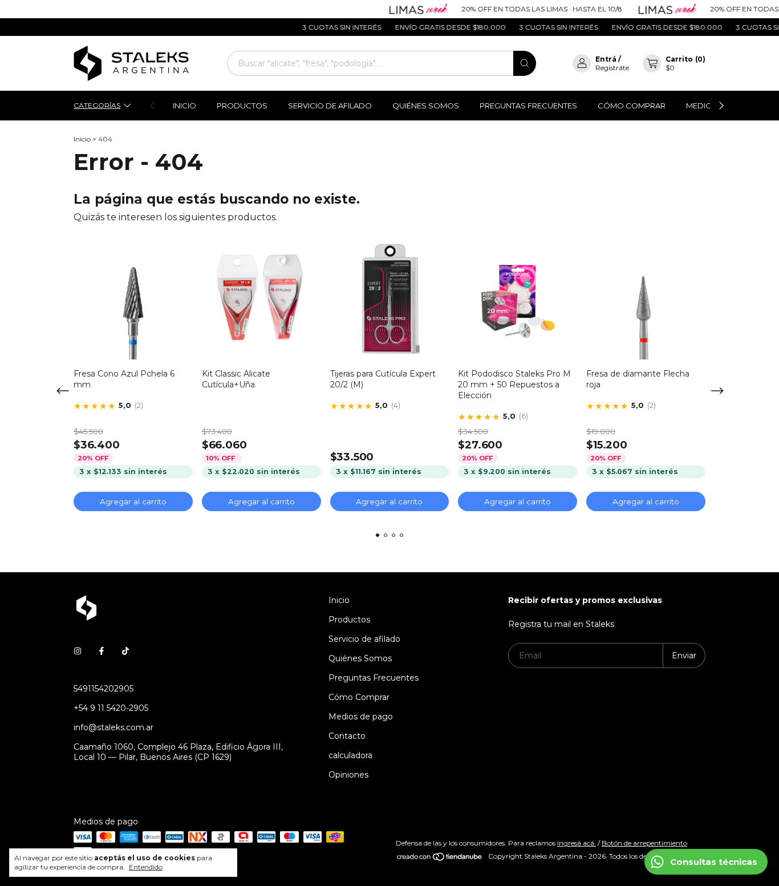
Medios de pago (360, 716)
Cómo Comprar (632, 105)
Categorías (97, 105)
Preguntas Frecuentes (528, 105)
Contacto (347, 736)
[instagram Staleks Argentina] (78, 651)
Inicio (184, 105)
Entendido (146, 867)
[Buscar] (524, 63)
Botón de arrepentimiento (644, 843)
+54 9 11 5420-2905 (111, 708)
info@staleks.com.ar (113, 727)
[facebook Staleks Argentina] (102, 651)
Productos (242, 105)
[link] (131, 405)
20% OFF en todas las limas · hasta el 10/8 (530, 9)
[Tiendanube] (440, 859)
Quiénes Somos (425, 105)
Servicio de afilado (330, 105)
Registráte (612, 67)
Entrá (605, 59)
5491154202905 (103, 688)
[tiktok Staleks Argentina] (125, 651)
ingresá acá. (576, 843)
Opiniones (348, 775)
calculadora (350, 755)
